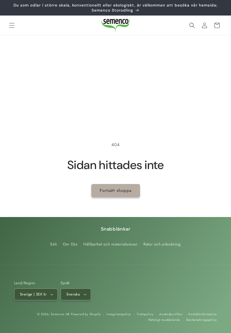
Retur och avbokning (162, 244)
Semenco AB (60, 314)
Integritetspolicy (118, 314)
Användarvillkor (171, 314)
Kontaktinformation (202, 314)
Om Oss (70, 244)
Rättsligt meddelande (164, 319)
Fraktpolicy (145, 314)
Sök (53, 244)
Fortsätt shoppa (116, 190)
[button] (12, 25)
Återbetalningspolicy (201, 319)
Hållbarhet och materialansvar (110, 244)
